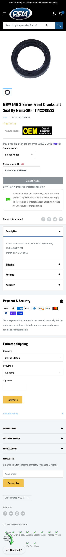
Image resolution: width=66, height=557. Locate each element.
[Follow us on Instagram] (17, 513)
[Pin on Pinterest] (49, 219)
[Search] (59, 25)
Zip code (7, 380)
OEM (5, 117)
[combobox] (29, 25)
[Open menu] (4, 13)
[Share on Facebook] (43, 219)
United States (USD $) (14, 497)
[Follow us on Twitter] (11, 513)
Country (7, 350)
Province (8, 365)
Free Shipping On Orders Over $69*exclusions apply (33, 2)
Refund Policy (10, 413)
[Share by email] (61, 219)
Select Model (33, 180)
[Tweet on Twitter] (55, 219)
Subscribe (13, 483)
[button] (47, 25)
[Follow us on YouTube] (23, 513)
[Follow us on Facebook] (5, 513)
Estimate (13, 399)
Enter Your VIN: (11, 164)
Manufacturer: (12, 130)
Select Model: (10, 148)
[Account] (54, 13)
